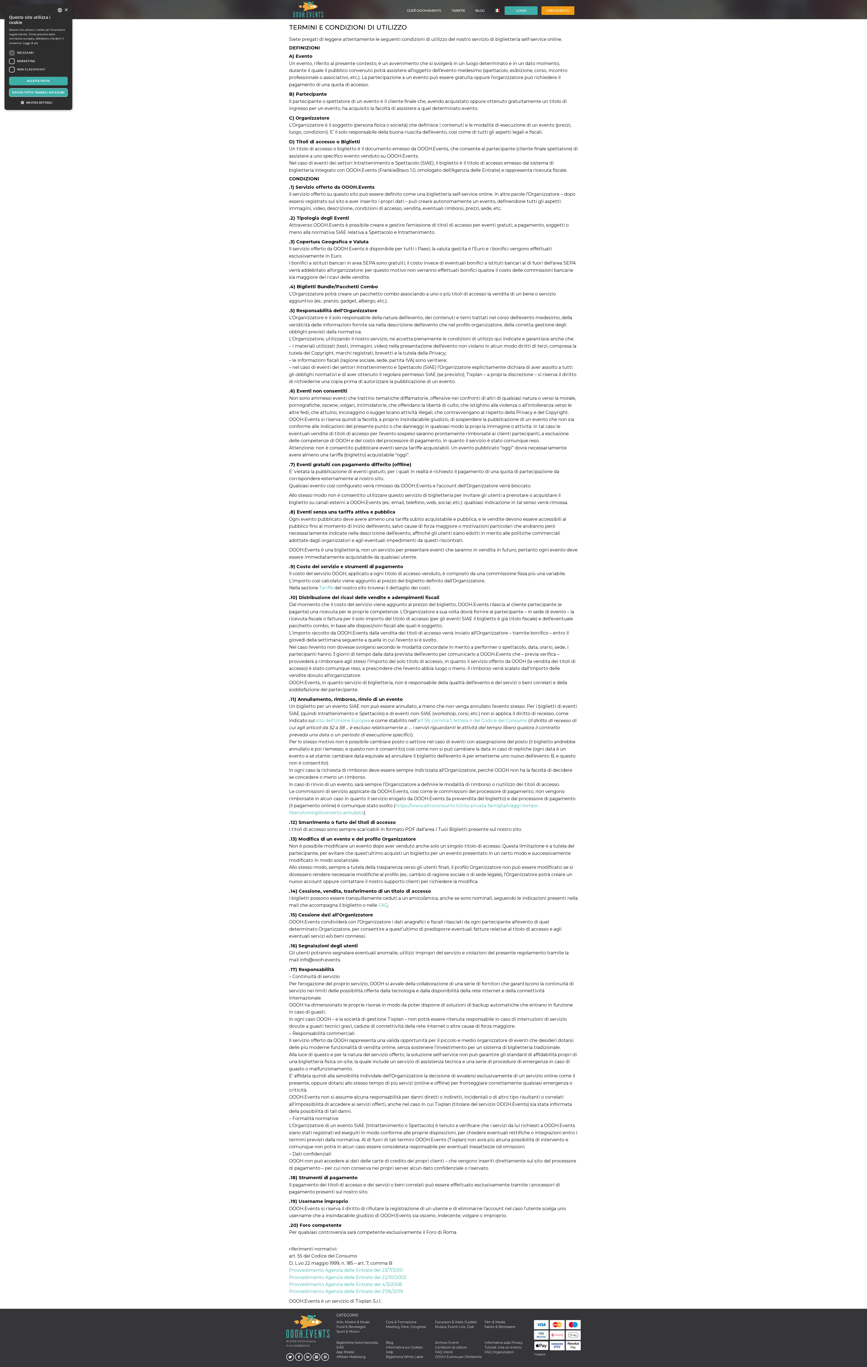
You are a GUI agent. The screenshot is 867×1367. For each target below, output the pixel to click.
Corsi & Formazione (401, 1322)
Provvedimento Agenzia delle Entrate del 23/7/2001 (346, 1270)
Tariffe (458, 10)
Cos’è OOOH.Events (424, 10)
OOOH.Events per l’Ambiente (458, 1357)
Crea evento (558, 10)
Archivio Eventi (447, 1343)
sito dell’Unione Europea (343, 720)
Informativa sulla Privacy (504, 1343)
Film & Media (495, 1322)
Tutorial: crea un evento (503, 1347)
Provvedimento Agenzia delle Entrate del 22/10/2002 (347, 1277)
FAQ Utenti (444, 1352)
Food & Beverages (351, 1327)
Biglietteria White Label (404, 1357)
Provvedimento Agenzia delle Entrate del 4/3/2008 (345, 1284)
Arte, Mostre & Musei (353, 1322)
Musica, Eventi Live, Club (454, 1327)
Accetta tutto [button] (38, 81)
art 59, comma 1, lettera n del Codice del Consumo (472, 720)
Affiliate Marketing (351, 1357)
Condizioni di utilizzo (451, 1347)
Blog (480, 10)
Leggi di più (30, 43)
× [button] (66, 10)
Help (389, 1352)
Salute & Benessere (500, 1327)
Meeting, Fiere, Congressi (406, 1327)
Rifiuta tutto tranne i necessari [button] (38, 92)
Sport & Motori (347, 1332)
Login (521, 10)
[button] (38, 102)
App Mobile (345, 1352)
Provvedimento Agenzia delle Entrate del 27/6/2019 (346, 1291)
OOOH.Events (306, 1341)
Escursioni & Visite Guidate (456, 1322)
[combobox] (60, 10)
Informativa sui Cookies (404, 1347)
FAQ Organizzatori (499, 1352)
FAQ (383, 905)
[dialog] (38, 57)
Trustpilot (539, 1354)
